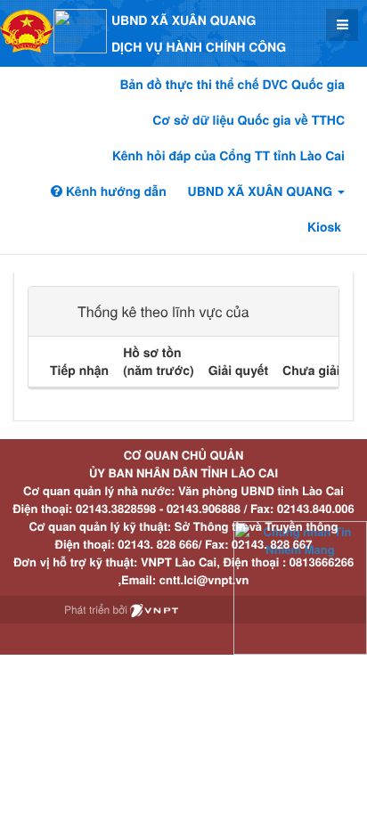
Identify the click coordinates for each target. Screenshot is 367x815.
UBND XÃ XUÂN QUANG (262, 191)
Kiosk (324, 227)
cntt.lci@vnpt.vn (204, 579)
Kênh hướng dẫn (114, 191)
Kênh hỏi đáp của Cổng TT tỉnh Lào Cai (228, 156)
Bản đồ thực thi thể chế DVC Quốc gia (232, 85)
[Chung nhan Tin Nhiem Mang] (300, 586)
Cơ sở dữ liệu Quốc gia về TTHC (248, 120)
